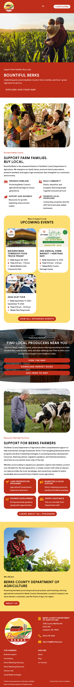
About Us (12, 603)
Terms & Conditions (64, 681)
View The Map (37, 360)
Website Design (14, 684)
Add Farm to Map (37, 373)
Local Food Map (62, 7)
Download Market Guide (37, 367)
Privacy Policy (54, 681)
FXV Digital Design (26, 684)
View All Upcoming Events (37, 319)
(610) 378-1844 (49, 636)
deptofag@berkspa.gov (52, 642)
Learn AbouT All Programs (37, 514)
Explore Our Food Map (21, 90)
